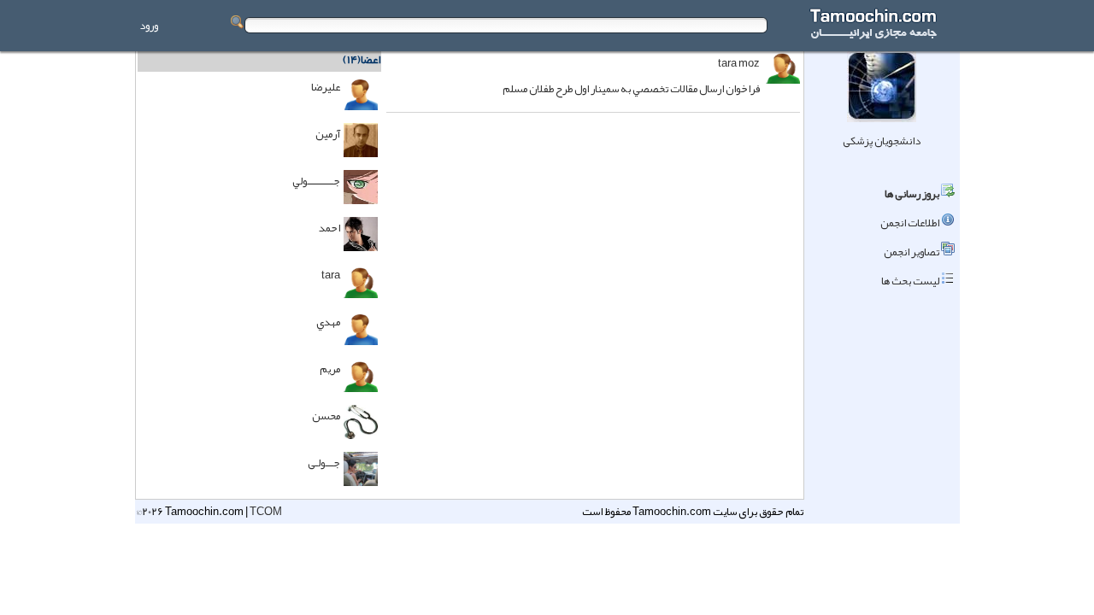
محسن (326, 416)
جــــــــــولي (316, 181)
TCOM (266, 512)
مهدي (328, 322)
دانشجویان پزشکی (881, 141)
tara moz (739, 63)
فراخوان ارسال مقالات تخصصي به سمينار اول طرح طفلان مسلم (631, 89)
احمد (329, 228)
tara (330, 275)
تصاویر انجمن (911, 252)
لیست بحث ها (910, 281)
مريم (330, 369)
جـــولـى (324, 463)
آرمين (327, 134)
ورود (148, 26)
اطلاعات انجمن (909, 223)
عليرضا (325, 87)
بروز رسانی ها (912, 194)
